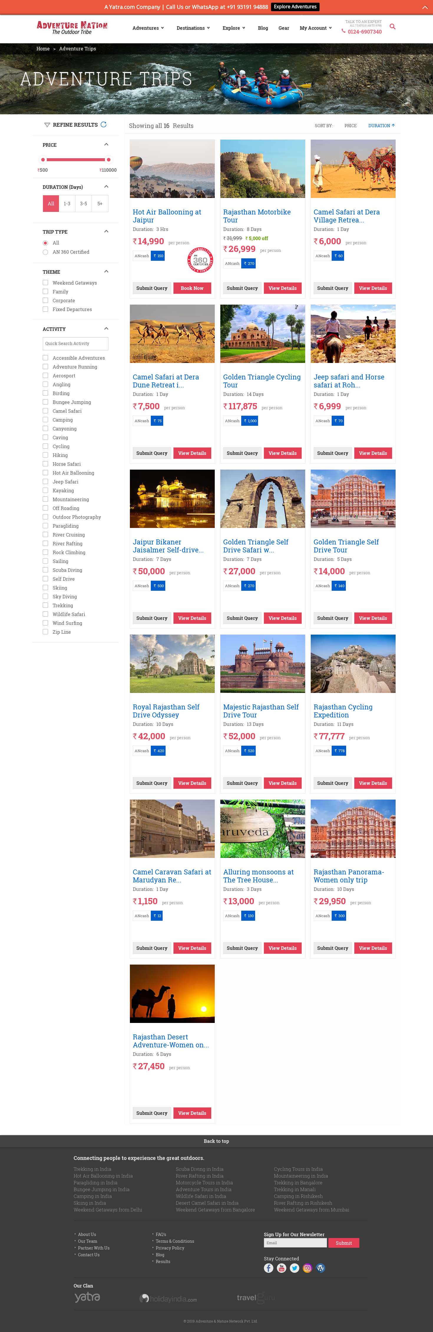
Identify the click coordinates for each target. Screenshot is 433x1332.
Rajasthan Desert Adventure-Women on (172, 1040)
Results (163, 1261)
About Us (87, 1234)
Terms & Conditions (175, 1241)
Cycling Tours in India (298, 1169)
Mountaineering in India (301, 1176)
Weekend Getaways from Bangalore (215, 1209)
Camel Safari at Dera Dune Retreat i (166, 380)
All (51, 203)
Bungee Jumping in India (102, 1189)
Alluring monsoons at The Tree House (258, 875)
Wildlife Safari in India (201, 1196)
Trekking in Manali (295, 1189)
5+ (100, 203)
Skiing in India (90, 1203)
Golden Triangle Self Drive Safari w (255, 545)
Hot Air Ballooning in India (103, 1176)
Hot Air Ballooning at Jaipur (167, 215)
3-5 (83, 203)
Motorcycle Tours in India (204, 1182)
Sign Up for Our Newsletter (294, 1234)
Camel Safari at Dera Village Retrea (347, 215)
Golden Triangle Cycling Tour (262, 380)
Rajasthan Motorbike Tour (257, 215)
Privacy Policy (170, 1248)
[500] (43, 159)
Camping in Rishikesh (298, 1196)
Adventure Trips (77, 49)
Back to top (216, 1141)
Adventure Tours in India (204, 1189)
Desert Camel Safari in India (207, 1203)
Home (43, 49)
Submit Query (151, 288)
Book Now (192, 288)
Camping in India (93, 1196)
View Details (283, 288)
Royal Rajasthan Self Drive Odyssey (166, 710)
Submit (344, 1243)
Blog (160, 1254)
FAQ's (161, 1234)
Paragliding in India (96, 1182)
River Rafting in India (200, 1176)
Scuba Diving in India (200, 1169)
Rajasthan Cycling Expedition (343, 710)
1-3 (67, 203)
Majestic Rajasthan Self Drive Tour (261, 710)
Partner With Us (94, 1248)
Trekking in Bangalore (298, 1182)
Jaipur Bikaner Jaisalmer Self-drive (169, 545)
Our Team (87, 1241)
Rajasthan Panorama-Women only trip (349, 875)
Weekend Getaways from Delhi (108, 1209)
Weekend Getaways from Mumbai (311, 1209)
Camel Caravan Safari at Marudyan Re (172, 875)
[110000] (108, 159)
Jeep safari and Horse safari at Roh (349, 380)
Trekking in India (92, 1169)
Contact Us (89, 1254)
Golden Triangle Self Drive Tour (346, 545)
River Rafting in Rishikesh (303, 1203)
